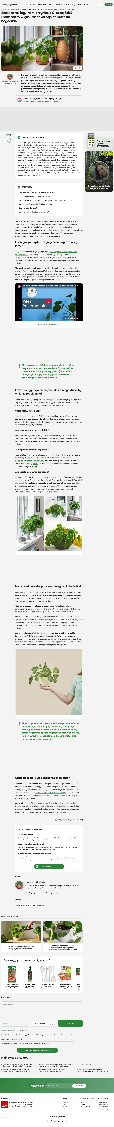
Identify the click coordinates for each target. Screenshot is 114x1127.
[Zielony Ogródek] (57, 1116)
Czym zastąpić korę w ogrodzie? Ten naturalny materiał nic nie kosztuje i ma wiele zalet (56, 1065)
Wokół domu (81, 4)
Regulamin (83, 1102)
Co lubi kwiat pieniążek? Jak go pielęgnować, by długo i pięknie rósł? (46, 200)
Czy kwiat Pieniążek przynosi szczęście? (35, 196)
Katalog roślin (42, 4)
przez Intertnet (43, 795)
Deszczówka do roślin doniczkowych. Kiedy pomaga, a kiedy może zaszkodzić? (17, 1070)
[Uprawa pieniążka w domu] (49, 523)
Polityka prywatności (86, 1106)
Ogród (51, 4)
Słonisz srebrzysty (84, 1064)
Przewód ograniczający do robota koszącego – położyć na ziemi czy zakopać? (93, 1070)
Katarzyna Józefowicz (10, 82)
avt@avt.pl (39, 1105)
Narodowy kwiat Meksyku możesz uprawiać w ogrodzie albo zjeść (52, 1070)
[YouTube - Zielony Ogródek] (62, 1121)
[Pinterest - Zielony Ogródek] (59, 1121)
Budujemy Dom (102, 1102)
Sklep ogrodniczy (103, 1109)
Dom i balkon (70, 4)
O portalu (65, 1102)
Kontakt (65, 1106)
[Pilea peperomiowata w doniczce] (49, 682)
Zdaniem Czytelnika (8, 1031)
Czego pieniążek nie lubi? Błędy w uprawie (35, 204)
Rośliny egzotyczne (38, 905)
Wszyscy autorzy (52, 893)
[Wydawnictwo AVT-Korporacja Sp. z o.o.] (4, 1105)
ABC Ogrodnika (30, 4)
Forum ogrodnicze (103, 1106)
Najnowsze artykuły (14, 1058)
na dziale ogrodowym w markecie (49, 792)
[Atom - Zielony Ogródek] (66, 1121)
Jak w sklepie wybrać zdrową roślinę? (34, 212)
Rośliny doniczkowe (22, 905)
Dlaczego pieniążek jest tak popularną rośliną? (37, 192)
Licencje (82, 1104)
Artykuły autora (34, 893)
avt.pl (37, 1107)
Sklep (107, 4)
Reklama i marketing (68, 1109)
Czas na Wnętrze (103, 1104)
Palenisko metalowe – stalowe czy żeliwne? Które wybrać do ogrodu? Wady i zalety (18, 1065)
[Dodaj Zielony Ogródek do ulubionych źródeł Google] (47, 1121)
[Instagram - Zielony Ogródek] (55, 1121)
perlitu (35, 464)
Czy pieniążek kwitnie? (28, 208)
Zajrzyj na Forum (37, 1050)
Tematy (18, 900)
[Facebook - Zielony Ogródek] (51, 1121)
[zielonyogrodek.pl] (2, 9)
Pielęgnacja (59, 4)
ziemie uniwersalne (35, 461)
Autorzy (65, 1104)
